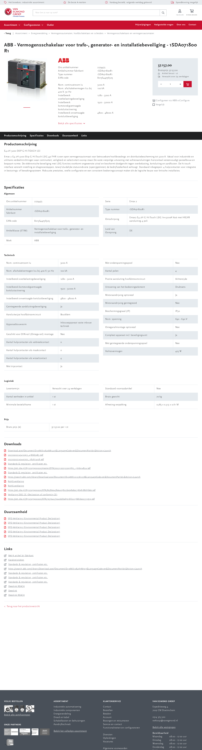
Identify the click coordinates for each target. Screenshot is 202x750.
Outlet (50, 25)
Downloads (53, 136)
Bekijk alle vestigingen (164, 727)
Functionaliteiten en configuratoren (121, 728)
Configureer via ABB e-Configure (172, 100)
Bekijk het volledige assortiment (70, 731)
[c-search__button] (163, 12)
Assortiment (10, 25)
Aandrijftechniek (62, 724)
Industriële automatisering (67, 707)
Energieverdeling (62, 714)
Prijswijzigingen (143, 25)
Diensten (107, 735)
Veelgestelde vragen (163, 25)
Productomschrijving (15, 136)
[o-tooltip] (170, 84)
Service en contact (112, 724)
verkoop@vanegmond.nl (165, 721)
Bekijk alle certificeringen (17, 715)
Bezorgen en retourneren (116, 721)
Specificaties (37, 136)
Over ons (181, 25)
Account (107, 717)
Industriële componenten (67, 710)
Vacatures (108, 742)
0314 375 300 (159, 717)
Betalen (107, 714)
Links (84, 136)
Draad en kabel (61, 717)
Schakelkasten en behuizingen (69, 721)
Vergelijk (160, 105)
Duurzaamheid (70, 136)
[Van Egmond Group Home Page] (14, 12)
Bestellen (108, 710)
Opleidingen (109, 738)
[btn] (187, 84)
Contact (192, 25)
